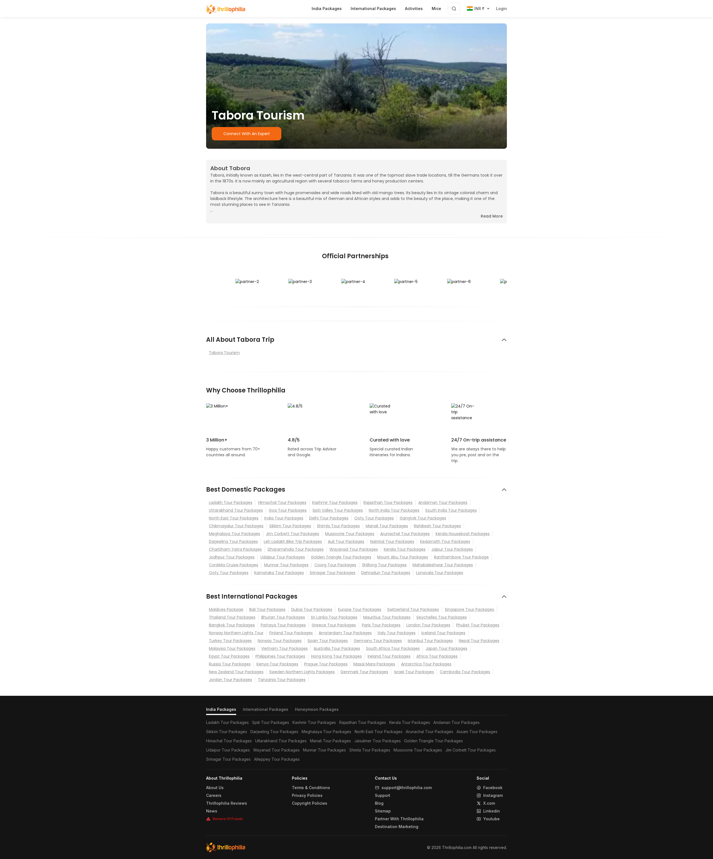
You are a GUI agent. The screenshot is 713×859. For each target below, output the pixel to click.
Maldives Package (226, 609)
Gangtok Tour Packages (423, 518)
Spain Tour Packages (327, 640)
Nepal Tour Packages (479, 640)
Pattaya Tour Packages (283, 625)
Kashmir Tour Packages (335, 502)
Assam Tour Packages (476, 731)
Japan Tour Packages (446, 648)
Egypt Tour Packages (229, 656)
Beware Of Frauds (228, 819)
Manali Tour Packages (387, 526)
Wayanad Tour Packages (353, 549)
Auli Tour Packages (346, 541)
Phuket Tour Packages (477, 625)
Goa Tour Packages (288, 510)
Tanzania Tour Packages (282, 679)
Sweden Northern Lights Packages (302, 672)
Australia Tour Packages (337, 648)
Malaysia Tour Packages (232, 648)
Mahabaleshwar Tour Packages (442, 565)
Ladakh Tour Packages (230, 502)
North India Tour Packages (394, 510)
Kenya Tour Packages (277, 664)
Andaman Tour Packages (442, 502)
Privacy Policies (307, 795)
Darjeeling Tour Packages (233, 541)
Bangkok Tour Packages (232, 625)
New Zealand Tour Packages (236, 672)
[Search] (454, 9)
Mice (436, 8)
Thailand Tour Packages (232, 617)
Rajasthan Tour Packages (387, 502)
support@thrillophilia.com (407, 787)
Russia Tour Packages (230, 664)
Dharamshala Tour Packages (296, 549)
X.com (489, 803)
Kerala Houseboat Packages (463, 533)
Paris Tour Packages (381, 625)
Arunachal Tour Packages (405, 533)
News (211, 811)
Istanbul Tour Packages (430, 640)
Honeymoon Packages (317, 709)
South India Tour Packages (451, 510)
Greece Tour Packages (334, 625)
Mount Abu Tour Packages (402, 557)
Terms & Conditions (311, 787)
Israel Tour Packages (414, 672)
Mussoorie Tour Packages (349, 533)
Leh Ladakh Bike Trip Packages (293, 541)
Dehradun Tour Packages (385, 572)
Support (382, 795)
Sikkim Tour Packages (290, 526)
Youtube (491, 819)
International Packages (265, 709)
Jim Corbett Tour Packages (292, 533)
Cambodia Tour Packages (465, 672)
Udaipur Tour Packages (282, 557)
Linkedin (491, 811)
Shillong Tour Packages (384, 565)
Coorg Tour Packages (335, 565)
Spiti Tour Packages (270, 722)
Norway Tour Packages (280, 640)
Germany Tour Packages (378, 640)
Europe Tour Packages (359, 609)
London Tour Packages (428, 625)
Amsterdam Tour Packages (345, 633)
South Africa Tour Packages (393, 648)
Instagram (493, 795)
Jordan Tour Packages (230, 679)
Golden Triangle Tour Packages (341, 557)
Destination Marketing (396, 826)
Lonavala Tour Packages (439, 572)
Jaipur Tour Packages (452, 549)
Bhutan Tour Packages (283, 617)
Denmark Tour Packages (364, 672)
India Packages (221, 709)
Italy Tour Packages (397, 633)
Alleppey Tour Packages (277, 759)
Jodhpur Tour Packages (232, 557)
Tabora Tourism (224, 352)
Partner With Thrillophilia (399, 819)
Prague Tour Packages (326, 664)
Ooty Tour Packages (374, 518)
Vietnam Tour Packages (284, 648)
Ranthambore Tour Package (461, 557)
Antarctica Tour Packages (426, 664)
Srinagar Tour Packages (332, 572)
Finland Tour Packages (291, 633)
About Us (215, 787)
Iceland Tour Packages (443, 633)
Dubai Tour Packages (311, 609)
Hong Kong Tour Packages (336, 656)
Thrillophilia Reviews (226, 803)
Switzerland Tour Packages (413, 609)
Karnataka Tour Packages (279, 572)
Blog (379, 803)
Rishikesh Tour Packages (437, 526)
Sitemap (383, 811)
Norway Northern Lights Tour (236, 633)
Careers (213, 795)
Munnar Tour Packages (286, 565)
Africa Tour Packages (437, 656)
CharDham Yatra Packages (235, 549)
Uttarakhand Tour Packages (236, 510)
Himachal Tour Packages (282, 502)
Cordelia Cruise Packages (233, 565)
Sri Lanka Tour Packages (334, 617)
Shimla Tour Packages (338, 526)
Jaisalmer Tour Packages (377, 740)
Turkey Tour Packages (230, 640)
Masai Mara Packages (374, 664)
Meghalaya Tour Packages (234, 533)
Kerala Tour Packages (405, 549)
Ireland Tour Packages (389, 656)
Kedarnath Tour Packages (445, 541)
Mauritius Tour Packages (387, 617)
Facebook (492, 787)
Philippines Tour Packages (280, 656)
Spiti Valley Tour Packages (337, 510)
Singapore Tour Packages (469, 609)
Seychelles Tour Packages (441, 617)
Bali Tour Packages (267, 609)
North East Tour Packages (233, 518)
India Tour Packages (283, 518)
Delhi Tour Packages (328, 518)
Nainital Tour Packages (392, 541)
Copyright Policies (309, 803)
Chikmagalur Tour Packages (236, 526)
